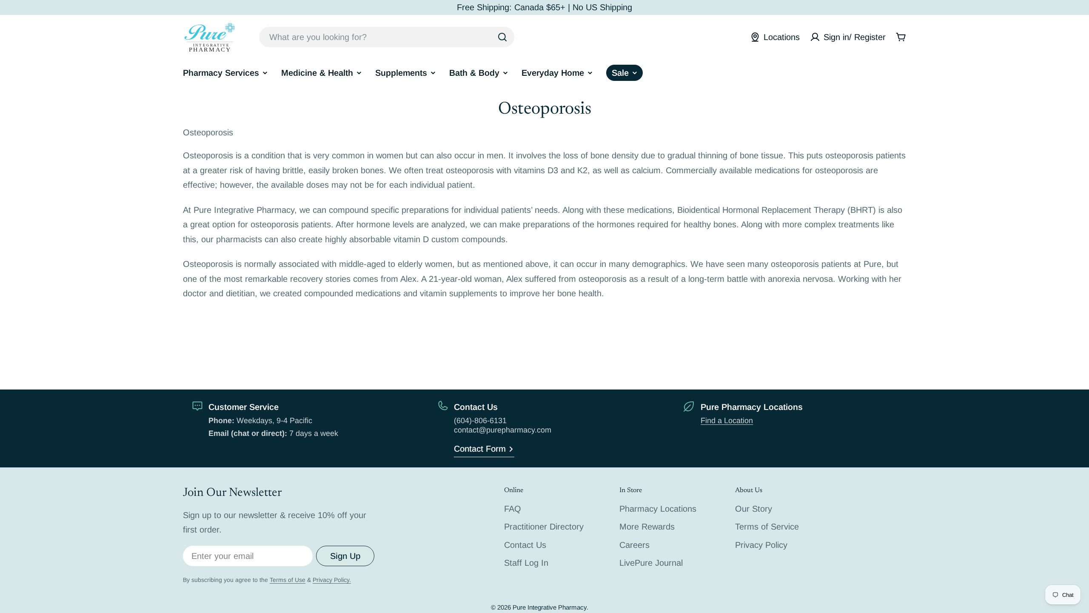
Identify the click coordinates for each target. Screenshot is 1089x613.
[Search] (502, 37)
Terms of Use (287, 579)
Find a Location (727, 420)
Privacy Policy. (332, 579)
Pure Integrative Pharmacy (550, 607)
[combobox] (386, 37)
